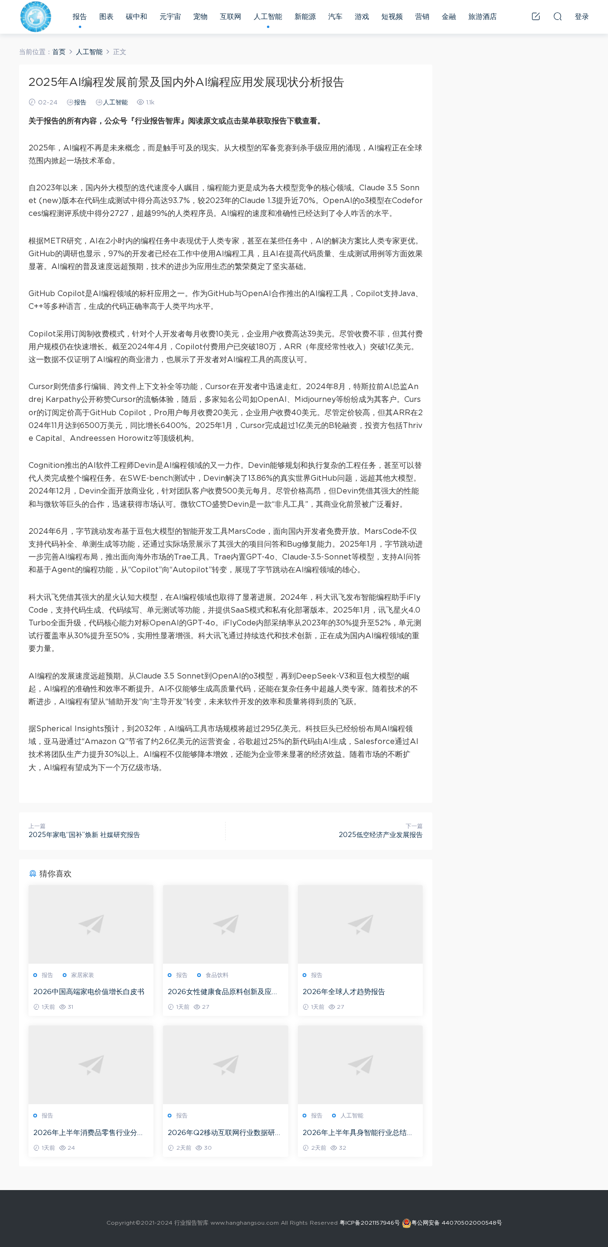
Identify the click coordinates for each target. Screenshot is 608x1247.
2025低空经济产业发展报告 (381, 835)
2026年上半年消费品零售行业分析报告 (88, 1133)
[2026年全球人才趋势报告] (360, 924)
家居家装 (82, 975)
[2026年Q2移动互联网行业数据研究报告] (225, 1064)
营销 (422, 16)
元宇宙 (170, 16)
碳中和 (136, 16)
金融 (449, 16)
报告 (80, 16)
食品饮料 (217, 975)
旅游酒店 (482, 16)
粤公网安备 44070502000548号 (456, 1223)
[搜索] (557, 16)
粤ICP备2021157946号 (370, 1223)
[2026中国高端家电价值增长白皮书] (90, 924)
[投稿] (536, 16)
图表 (106, 16)
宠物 (200, 16)
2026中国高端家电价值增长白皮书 (88, 992)
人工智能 (268, 16)
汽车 (335, 16)
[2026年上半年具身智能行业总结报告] (360, 1064)
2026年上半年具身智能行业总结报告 (358, 1133)
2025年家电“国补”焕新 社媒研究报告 (84, 835)
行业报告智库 (35, 16)
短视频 (392, 16)
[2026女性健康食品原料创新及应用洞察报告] (225, 924)
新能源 (305, 16)
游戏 (362, 16)
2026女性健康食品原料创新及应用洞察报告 (223, 992)
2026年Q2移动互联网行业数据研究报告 (225, 1133)
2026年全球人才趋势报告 (344, 992)
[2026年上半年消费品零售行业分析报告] (90, 1064)
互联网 (230, 16)
